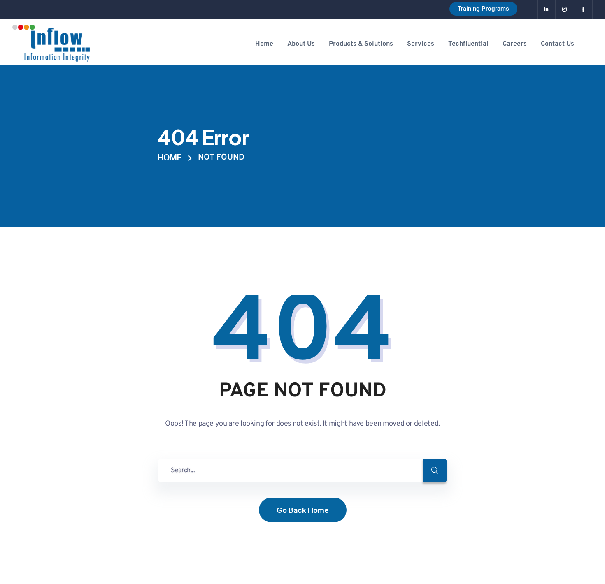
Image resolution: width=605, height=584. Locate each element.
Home (170, 157)
